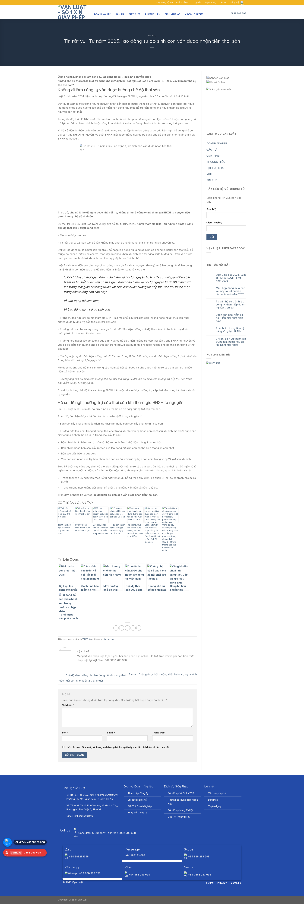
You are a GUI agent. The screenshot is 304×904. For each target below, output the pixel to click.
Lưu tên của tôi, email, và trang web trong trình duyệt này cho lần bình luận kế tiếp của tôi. (118, 747)
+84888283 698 (135, 855)
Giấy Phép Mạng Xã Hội (180, 810)
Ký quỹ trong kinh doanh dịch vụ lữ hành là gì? (82, 528)
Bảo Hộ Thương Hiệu (179, 816)
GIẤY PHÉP (134, 14)
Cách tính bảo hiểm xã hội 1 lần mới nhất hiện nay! (229, 317)
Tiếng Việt (235, 2)
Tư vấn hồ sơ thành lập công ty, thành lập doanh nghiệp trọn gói (231, 304)
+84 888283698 (78, 856)
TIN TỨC (198, 14)
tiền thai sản (108, 639)
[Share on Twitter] (121, 628)
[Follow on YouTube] (65, 2)
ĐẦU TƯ (119, 14)
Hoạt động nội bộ (164, 2)
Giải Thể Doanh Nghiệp (140, 806)
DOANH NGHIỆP (102, 14)
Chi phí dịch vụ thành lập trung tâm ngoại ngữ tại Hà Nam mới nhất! (231, 341)
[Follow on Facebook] (59, 2)
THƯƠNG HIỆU (152, 14)
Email (111, 732)
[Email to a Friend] (127, 628)
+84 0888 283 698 (199, 874)
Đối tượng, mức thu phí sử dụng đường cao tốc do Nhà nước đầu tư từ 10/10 (135, 530)
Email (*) (211, 209)
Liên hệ (223, 2)
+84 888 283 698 (198, 856)
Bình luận (68, 705)
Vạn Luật (82, 899)
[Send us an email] (62, 2)
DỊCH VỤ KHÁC (172, 14)
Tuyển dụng (210, 2)
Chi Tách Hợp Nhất (137, 799)
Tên (65, 732)
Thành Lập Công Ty (138, 793)
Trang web (158, 732)
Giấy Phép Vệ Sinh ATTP (181, 793)
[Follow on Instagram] (150, 882)
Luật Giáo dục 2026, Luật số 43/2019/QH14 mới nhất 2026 (231, 277)
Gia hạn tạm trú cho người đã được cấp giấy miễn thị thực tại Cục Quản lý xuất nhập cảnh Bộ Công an (152, 533)
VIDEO (188, 14)
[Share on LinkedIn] (138, 628)
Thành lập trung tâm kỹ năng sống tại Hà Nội (230, 330)
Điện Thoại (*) (214, 222)
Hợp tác (197, 2)
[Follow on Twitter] (154, 882)
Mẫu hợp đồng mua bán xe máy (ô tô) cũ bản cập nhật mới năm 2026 (230, 291)
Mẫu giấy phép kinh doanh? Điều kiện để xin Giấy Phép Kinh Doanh (100, 529)
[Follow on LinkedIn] (158, 882)
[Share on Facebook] (116, 628)
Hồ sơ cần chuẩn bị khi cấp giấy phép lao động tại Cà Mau (117, 529)
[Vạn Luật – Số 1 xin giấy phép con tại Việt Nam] (73, 12)
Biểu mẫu (213, 799)
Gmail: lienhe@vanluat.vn (79, 816)
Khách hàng (182, 2)
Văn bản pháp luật (217, 793)
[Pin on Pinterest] (133, 628)
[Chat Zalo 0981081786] (7, 842)
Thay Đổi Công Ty (137, 812)
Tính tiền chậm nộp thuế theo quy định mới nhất (64, 529)
